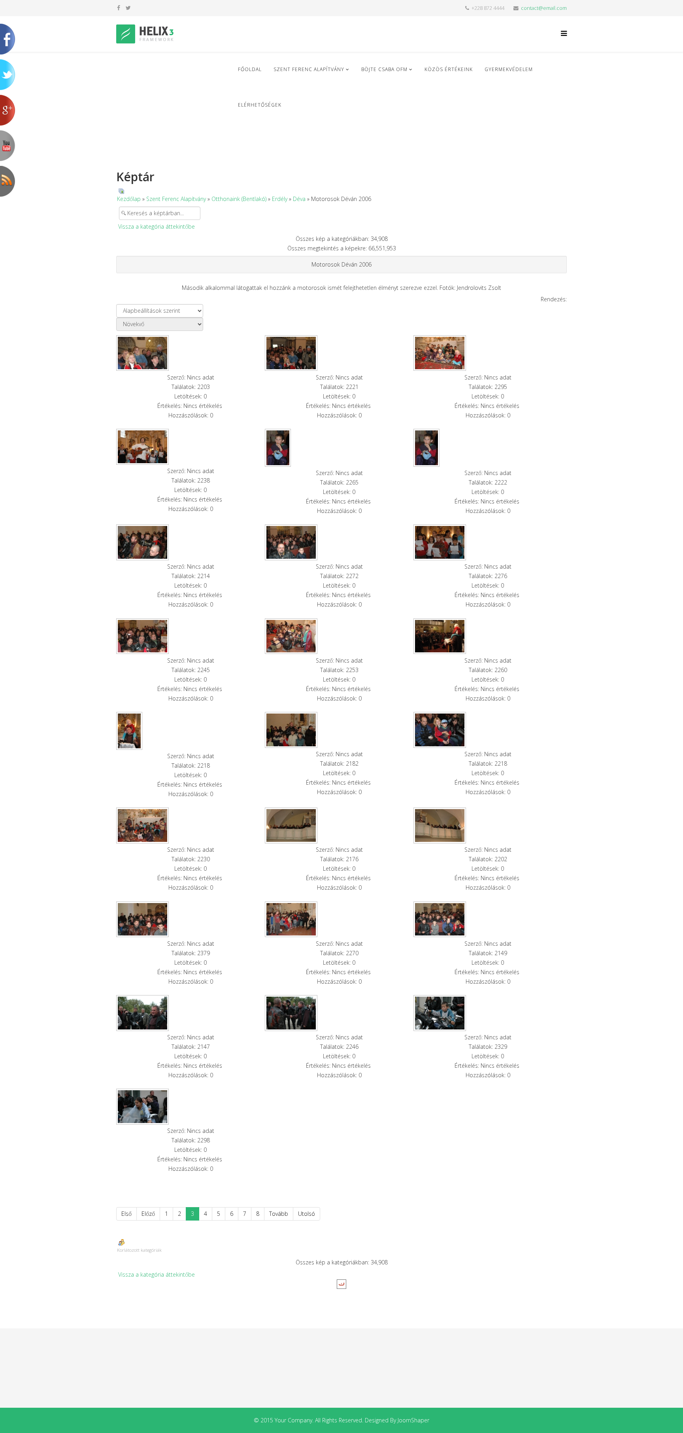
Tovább (278, 1213)
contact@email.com (544, 8)
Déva (299, 199)
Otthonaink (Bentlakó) (238, 199)
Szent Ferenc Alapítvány (309, 69)
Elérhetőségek (259, 104)
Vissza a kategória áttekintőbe (156, 226)
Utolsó (306, 1213)
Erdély (279, 199)
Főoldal (250, 69)
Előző (148, 1213)
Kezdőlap (129, 199)
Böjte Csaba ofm (384, 69)
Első (126, 1213)
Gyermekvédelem (509, 69)
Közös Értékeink (449, 69)
